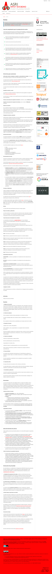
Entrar (49, 0)
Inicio (4, 16)
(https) (23, 514)
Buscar (48, 11)
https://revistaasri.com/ (16, 81)
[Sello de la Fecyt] (42, 80)
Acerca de (8, 13)
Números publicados (12, 11)
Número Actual (4, 11)
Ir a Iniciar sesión (25, 24)
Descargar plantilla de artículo (10, 93)
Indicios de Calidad (20, 11)
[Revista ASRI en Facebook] (38, 148)
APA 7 (23, 200)
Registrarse (45, 0)
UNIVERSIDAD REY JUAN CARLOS (8, 471)
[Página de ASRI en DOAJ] (42, 119)
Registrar (12, 25)
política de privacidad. (19, 528)
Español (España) (39, 50)
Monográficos (27, 11)
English (37, 52)
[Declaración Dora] (42, 181)
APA (29, 196)
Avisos (4, 13)
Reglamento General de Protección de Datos (23, 505)
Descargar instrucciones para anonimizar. (16, 163)
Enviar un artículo (40, 44)
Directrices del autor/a (14, 54)
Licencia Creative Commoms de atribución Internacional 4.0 (42, 39)
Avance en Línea (34, 11)
